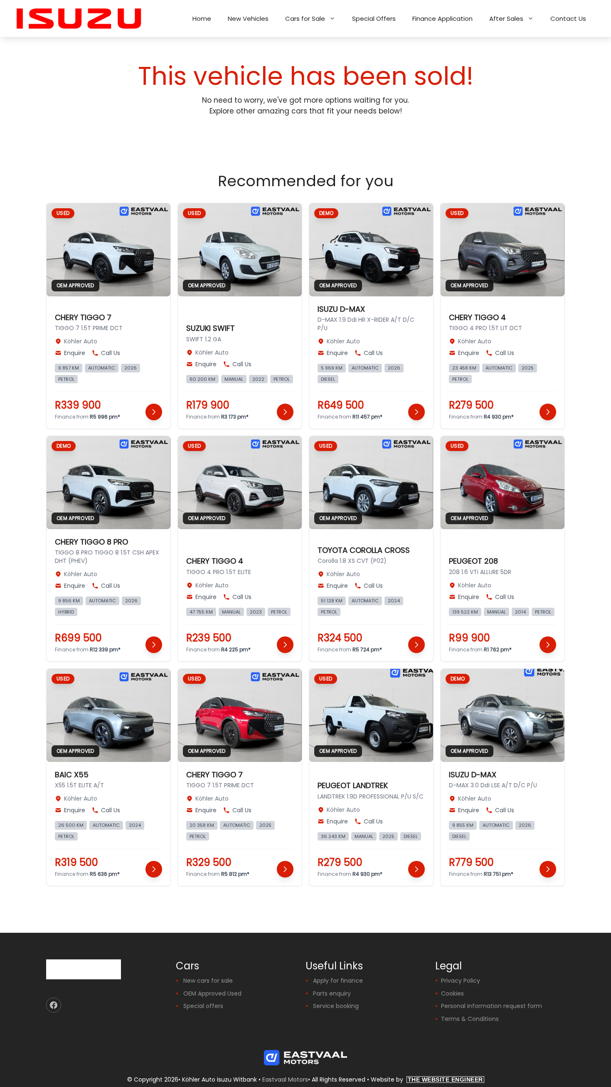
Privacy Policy (460, 980)
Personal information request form (491, 1006)
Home (201, 18)
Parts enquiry (332, 993)
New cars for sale (208, 980)
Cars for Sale (305, 18)
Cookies (452, 993)
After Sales (506, 18)
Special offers (203, 1006)
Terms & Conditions (470, 1019)
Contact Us (568, 18)
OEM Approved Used (212, 993)
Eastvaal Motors (285, 1079)
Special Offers (374, 18)
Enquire (74, 353)
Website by (427, 1079)
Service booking (336, 1006)
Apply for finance (338, 980)
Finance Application (442, 18)
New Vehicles (248, 18)
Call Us (110, 353)
